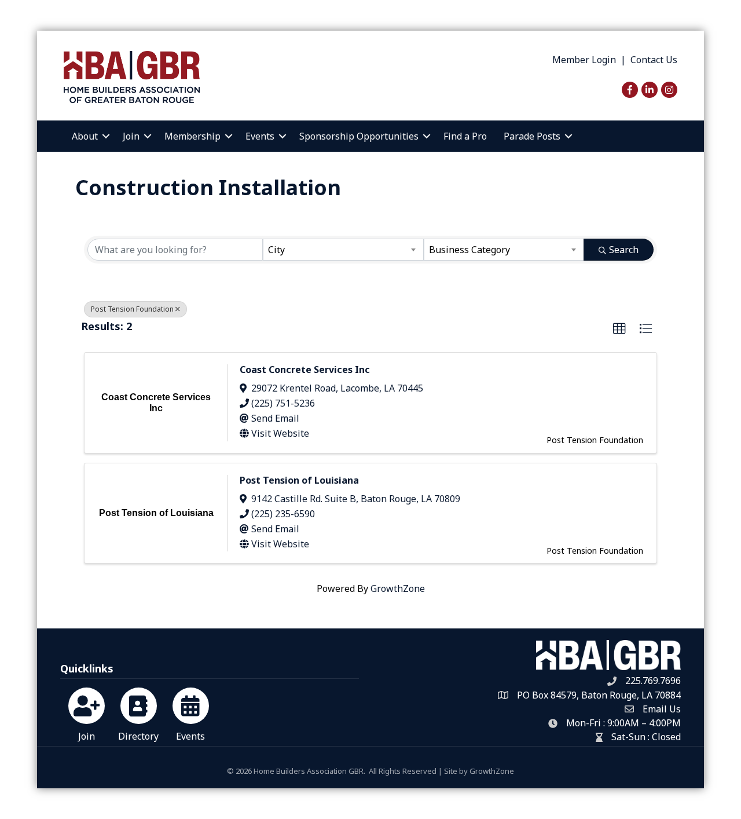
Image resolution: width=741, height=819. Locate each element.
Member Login (584, 59)
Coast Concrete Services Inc (305, 369)
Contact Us (653, 59)
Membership (192, 136)
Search (624, 249)
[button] (619, 329)
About (85, 136)
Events (259, 136)
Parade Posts (532, 136)
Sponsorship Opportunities (359, 136)
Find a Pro (465, 136)
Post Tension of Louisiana (299, 480)
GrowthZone (397, 588)
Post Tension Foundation (132, 309)
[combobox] (343, 250)
